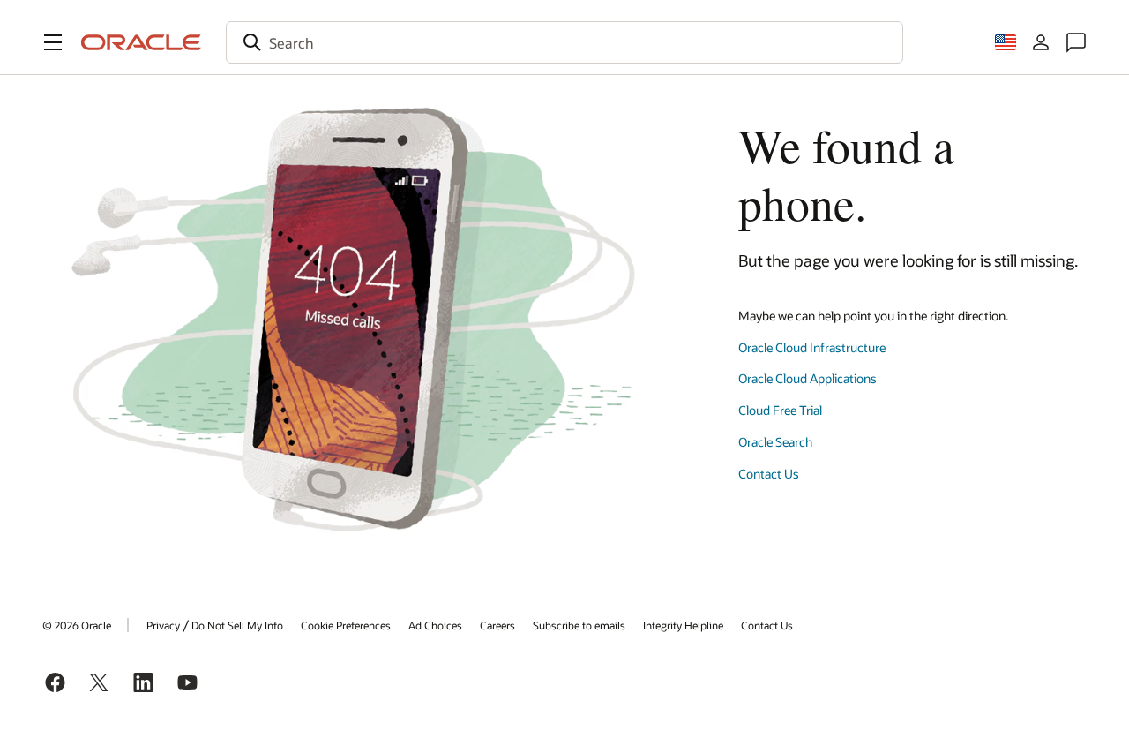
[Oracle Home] (141, 42)
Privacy (163, 625)
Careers (497, 625)
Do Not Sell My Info (237, 625)
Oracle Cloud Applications (807, 378)
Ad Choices (435, 625)
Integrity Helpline (683, 625)
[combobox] (564, 42)
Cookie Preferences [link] (346, 625)
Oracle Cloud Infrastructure (812, 347)
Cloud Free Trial (780, 410)
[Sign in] (1040, 42)
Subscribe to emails (579, 625)
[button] (53, 42)
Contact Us (768, 473)
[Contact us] (1076, 42)
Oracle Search (775, 441)
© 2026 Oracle (76, 625)
